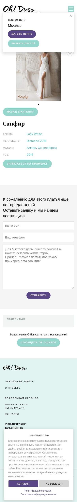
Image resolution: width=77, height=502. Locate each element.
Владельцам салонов (22, 398)
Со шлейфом (47, 148)
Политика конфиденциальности (38, 494)
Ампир (31, 148)
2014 (30, 155)
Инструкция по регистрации (16, 406)
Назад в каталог (20, 111)
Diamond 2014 (36, 141)
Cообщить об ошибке (38, 342)
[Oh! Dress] (15, 368)
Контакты (12, 414)
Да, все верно (21, 34)
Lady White (34, 134)
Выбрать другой (23, 43)
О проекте (12, 388)
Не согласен (54, 483)
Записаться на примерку (27, 163)
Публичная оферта (19, 381)
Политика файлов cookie (38, 490)
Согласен (23, 483)
